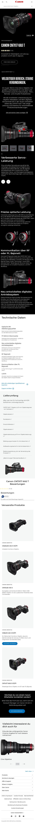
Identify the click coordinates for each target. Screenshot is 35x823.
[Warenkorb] (2, 2)
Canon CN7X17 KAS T (7, 71)
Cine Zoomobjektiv (6, 40)
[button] (9, 63)
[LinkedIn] (19, 816)
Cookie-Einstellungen (17, 808)
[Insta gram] (15, 816)
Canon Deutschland (17, 812)
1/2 (1, 154)
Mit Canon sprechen (16, 711)
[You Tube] (23, 816)
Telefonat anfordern (10, 643)
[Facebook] (11, 816)
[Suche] (6, 2)
